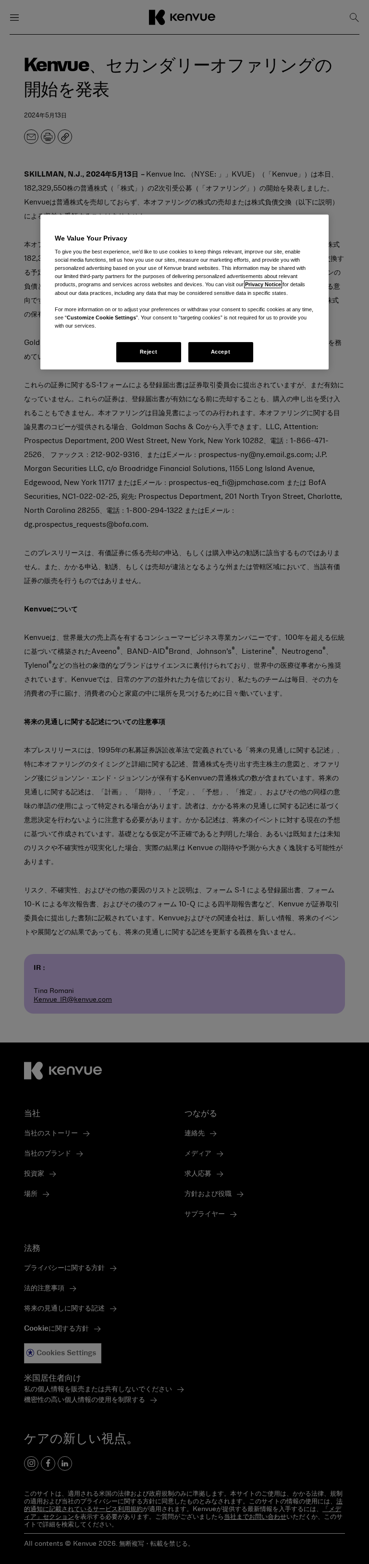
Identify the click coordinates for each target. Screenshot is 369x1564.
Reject (148, 352)
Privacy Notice (263, 285)
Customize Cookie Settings (101, 317)
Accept (220, 352)
